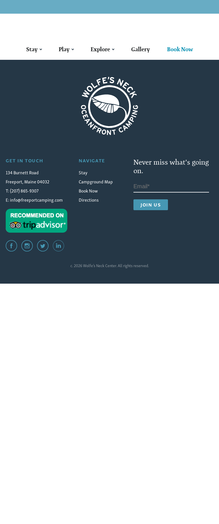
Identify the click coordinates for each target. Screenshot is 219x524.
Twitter (42, 245)
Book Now (180, 49)
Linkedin (58, 245)
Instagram (27, 245)
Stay (32, 49)
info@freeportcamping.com (36, 199)
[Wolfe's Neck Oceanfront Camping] (109, 106)
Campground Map (96, 181)
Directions (89, 199)
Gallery (140, 49)
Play (64, 49)
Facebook (11, 245)
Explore (100, 49)
